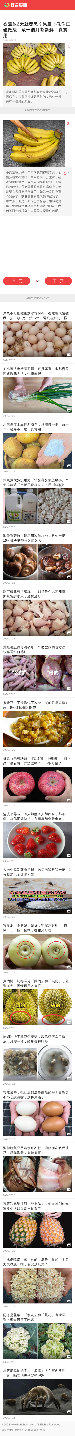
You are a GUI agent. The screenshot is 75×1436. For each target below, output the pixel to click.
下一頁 (58, 281)
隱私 (36, 1429)
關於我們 (7, 1429)
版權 (42, 1429)
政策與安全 (20, 1429)
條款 (30, 1429)
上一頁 (17, 281)
